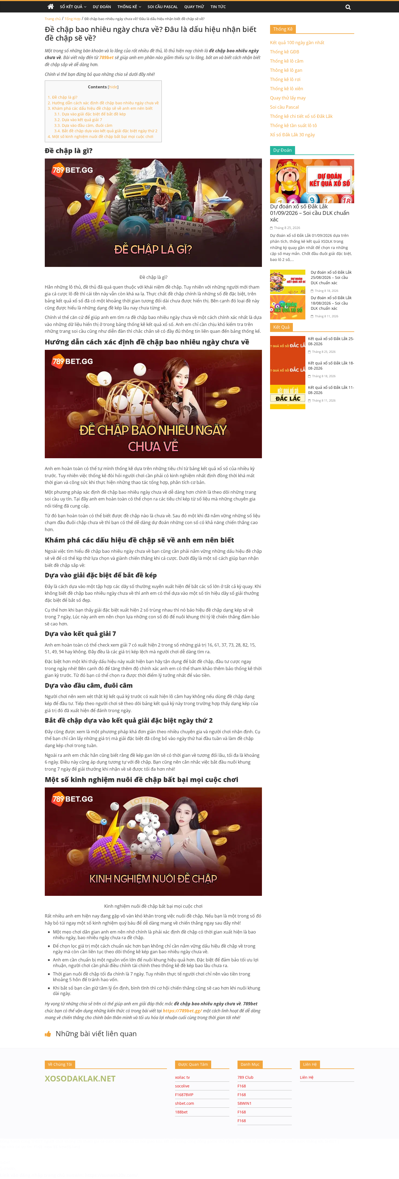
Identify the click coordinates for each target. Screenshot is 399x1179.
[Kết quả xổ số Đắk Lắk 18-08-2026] (289, 364)
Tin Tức (218, 6)
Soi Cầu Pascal (163, 6)
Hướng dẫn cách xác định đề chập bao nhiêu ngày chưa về (103, 102)
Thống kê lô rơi (285, 79)
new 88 (51, 1146)
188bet (181, 1112)
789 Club (245, 1077)
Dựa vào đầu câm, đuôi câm (83, 125)
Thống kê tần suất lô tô (293, 125)
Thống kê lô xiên (286, 89)
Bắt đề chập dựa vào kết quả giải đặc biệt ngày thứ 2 (105, 130)
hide (113, 86)
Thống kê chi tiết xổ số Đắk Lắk (301, 116)
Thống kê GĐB (284, 52)
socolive (182, 1085)
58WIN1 (244, 1103)
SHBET (37, 1141)
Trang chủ (53, 18)
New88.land (69, 1146)
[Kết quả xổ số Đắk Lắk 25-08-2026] (289, 339)
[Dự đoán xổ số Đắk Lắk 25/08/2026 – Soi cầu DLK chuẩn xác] (289, 273)
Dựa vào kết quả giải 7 (78, 119)
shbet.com (184, 1103)
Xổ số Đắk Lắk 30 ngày (292, 135)
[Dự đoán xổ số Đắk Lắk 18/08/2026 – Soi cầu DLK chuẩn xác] (289, 298)
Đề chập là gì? (62, 97)
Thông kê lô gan (286, 70)
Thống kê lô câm (286, 61)
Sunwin (7, 1168)
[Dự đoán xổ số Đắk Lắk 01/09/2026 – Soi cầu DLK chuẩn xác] (312, 162)
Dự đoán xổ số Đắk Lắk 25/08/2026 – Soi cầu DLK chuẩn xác (331, 277)
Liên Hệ (307, 1077)
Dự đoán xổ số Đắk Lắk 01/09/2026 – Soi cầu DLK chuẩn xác (309, 213)
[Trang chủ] (51, 6)
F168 (241, 1085)
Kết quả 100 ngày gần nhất (297, 43)
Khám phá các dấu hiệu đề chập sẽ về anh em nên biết (100, 108)
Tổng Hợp (73, 18)
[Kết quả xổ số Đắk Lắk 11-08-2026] (289, 388)
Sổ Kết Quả (71, 6)
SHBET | (332, 1141)
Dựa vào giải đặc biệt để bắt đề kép (90, 114)
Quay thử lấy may (288, 98)
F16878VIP (184, 1094)
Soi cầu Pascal (284, 107)
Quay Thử (194, 6)
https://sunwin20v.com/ (111, 1175)
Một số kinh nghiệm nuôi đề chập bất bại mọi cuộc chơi (100, 136)
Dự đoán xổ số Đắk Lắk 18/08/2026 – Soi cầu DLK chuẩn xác (331, 303)
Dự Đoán (102, 6)
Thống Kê (127, 6)
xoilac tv (182, 1077)
